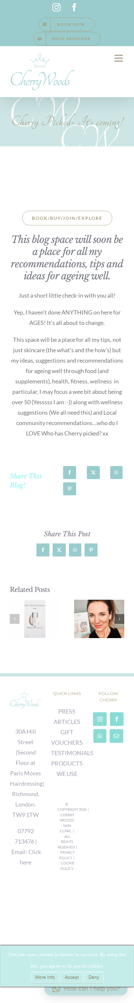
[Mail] (116, 736)
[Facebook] (69, 472)
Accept (72, 977)
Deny (93, 977)
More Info (45, 977)
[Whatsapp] (99, 736)
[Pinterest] (69, 489)
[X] (93, 472)
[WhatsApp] (116, 472)
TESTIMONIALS (72, 752)
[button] (15, 619)
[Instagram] (100, 719)
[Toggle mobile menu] (119, 58)
